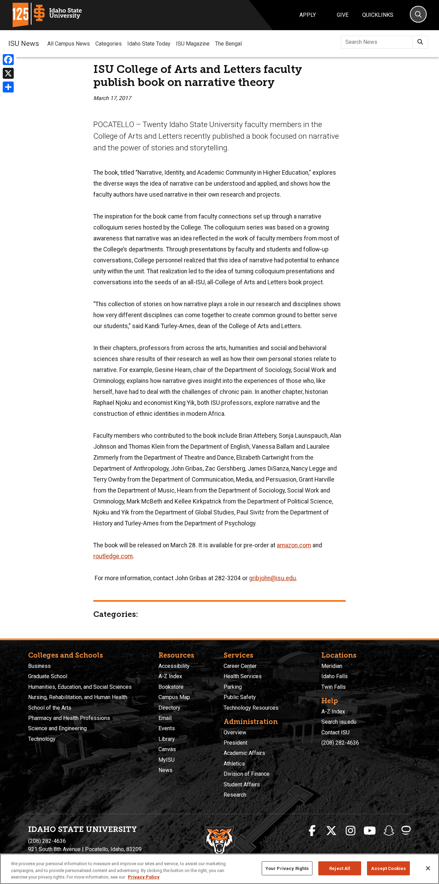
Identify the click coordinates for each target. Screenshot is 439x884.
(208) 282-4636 (340, 742)
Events (166, 728)
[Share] (8, 87)
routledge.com (113, 556)
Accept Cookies (388, 868)
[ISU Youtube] (370, 830)
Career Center (240, 666)
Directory (169, 708)
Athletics (234, 763)
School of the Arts (49, 708)
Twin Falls (333, 687)
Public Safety (240, 697)
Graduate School (47, 676)
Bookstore (170, 687)
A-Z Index (170, 676)
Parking (233, 687)
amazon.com (294, 545)
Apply (307, 15)
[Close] (428, 868)
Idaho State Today (148, 43)
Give (342, 15)
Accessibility (174, 666)
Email (164, 718)
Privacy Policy (143, 877)
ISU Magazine (193, 43)
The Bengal (228, 43)
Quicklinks (377, 15)
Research (235, 795)
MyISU (166, 760)
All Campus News (68, 43)
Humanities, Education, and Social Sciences (80, 687)
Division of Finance (247, 774)
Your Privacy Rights (287, 868)
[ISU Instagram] (350, 830)
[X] (8, 73)
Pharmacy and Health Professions (69, 718)
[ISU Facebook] (312, 830)
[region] (219, 869)
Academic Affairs (244, 753)
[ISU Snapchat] (389, 830)
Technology (42, 739)
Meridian (331, 666)
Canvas (167, 749)
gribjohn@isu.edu (272, 578)
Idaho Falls (334, 676)
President (235, 742)
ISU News (23, 43)
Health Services (243, 676)
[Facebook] (8, 59)
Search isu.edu (338, 722)
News (165, 770)
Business (39, 666)
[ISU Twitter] (331, 830)
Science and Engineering (57, 728)
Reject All (339, 868)
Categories (108, 43)
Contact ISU (335, 732)
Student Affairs (242, 784)
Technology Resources (251, 708)
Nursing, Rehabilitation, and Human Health (77, 697)
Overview (235, 732)
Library (166, 739)
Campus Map (174, 697)
